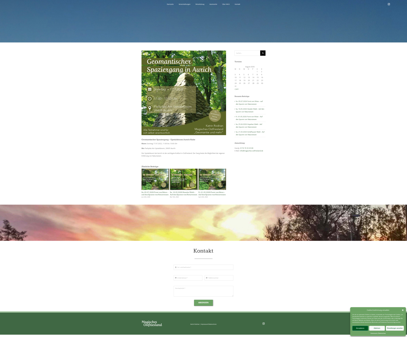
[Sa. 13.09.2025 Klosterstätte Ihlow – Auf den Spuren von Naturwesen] (212, 170)
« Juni (236, 89)
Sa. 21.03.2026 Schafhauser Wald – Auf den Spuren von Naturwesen (181, 194)
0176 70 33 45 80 (246, 148)
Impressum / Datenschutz (378, 333)
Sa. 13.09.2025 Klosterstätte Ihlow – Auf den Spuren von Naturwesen (210, 194)
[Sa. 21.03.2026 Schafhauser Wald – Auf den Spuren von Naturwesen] (184, 170)
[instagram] (389, 4)
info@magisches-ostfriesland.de (251, 151)
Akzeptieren (360, 328)
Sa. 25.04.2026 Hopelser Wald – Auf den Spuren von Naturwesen (155, 193)
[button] (403, 310)
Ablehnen (377, 328)
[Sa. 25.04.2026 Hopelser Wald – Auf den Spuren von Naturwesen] (155, 170)
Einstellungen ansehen (395, 328)
